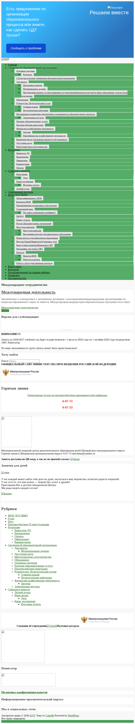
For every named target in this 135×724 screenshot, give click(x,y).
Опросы (20, 167)
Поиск (5, 361)
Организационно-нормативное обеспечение (36, 205)
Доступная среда (24, 143)
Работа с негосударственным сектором (34, 263)
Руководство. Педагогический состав (33, 103)
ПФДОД (20, 216)
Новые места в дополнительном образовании (37, 238)
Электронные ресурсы (33, 117)
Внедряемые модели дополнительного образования (47, 234)
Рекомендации (22, 164)
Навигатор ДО (22, 153)
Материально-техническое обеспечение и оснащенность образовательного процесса (55, 114)
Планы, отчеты (23, 220)
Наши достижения (24, 181)
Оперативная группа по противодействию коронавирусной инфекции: (67, 395)
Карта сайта (14, 266)
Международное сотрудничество (31, 146)
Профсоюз (14, 275)
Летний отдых (23, 188)
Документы (21, 82)
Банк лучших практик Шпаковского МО (34, 245)
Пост (11, 521)
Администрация (30, 107)
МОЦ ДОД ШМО (18, 195)
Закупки (27, 132)
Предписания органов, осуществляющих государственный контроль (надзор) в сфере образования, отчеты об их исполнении (74, 94)
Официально (22, 160)
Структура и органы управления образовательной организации (45, 78)
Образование (22, 100)
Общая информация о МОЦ (29, 198)
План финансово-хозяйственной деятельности (44, 135)
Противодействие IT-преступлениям (28, 524)
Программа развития (32, 85)
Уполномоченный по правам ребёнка (29, 272)
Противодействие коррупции (29, 125)
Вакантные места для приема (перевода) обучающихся (41, 139)
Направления (22, 157)
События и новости (19, 171)
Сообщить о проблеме (26, 48)
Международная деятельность (28, 292)
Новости (20, 252)
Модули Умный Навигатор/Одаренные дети (36, 241)
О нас (11, 518)
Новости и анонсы (31, 259)
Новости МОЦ (29, 256)
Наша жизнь (21, 174)
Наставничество (17, 278)
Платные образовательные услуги (32, 121)
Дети (25, 177)
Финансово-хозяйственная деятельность (35, 128)
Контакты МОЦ (23, 202)
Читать (5, 310)
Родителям (14, 150)
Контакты (27, 74)
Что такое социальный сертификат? (39, 212)
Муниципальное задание (34, 89)
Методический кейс (25, 227)
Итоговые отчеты (31, 185)
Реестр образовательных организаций (33, 223)
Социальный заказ (24, 209)
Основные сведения (25, 71)
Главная (12, 64)
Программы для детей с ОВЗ (29, 249)
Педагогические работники (35, 110)
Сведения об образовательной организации (32, 545)
